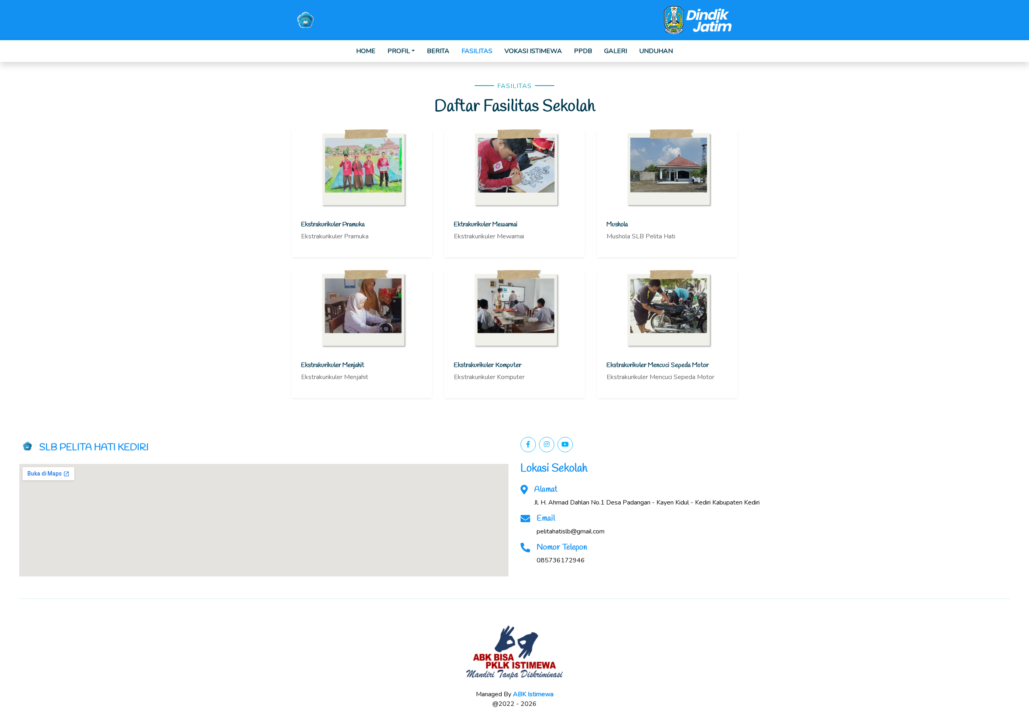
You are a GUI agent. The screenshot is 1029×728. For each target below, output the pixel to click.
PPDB (583, 51)
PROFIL (398, 51)
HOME (365, 51)
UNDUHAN (656, 51)
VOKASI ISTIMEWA (533, 51)
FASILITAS (476, 51)
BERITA (438, 51)
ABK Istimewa (533, 694)
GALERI (615, 51)
